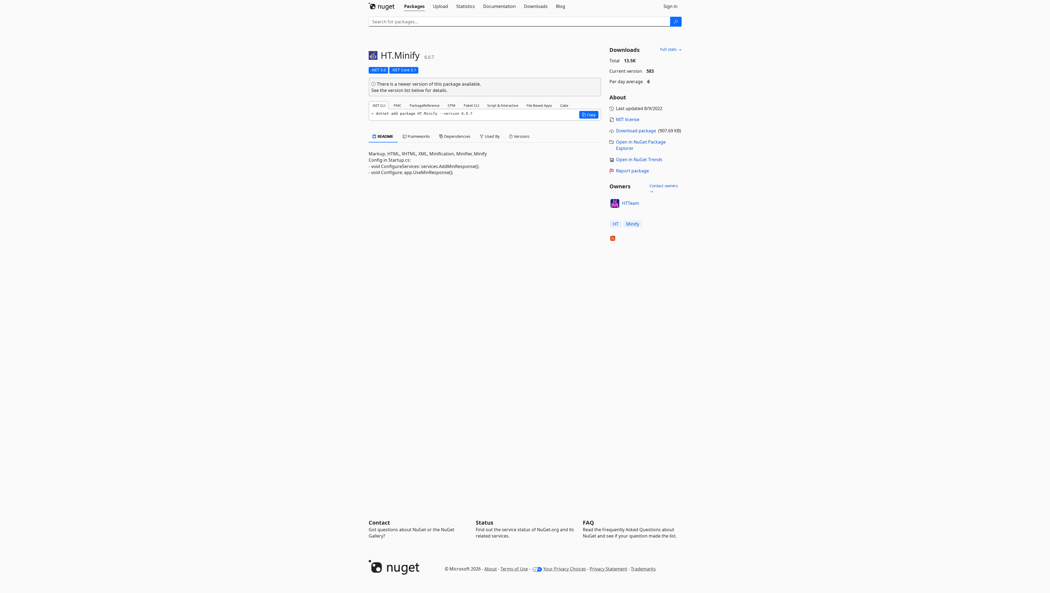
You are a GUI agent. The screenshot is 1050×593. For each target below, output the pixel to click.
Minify (632, 224)
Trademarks (643, 569)
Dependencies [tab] (457, 136)
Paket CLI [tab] (471, 105)
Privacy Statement (608, 569)
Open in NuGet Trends (639, 159)
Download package (636, 131)
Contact (379, 522)
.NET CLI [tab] (378, 105)
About (490, 569)
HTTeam (630, 203)
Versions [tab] (521, 136)
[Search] (676, 22)
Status (484, 522)
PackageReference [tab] (424, 105)
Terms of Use (514, 569)
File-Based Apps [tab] (539, 105)
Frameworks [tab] (418, 136)
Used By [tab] (492, 136)
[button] (588, 115)
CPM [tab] (451, 105)
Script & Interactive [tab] (502, 105)
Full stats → (671, 49)
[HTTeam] (615, 203)
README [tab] (385, 136)
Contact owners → (663, 188)
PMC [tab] (397, 105)
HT (615, 224)
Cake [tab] (564, 105)
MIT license (627, 119)
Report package (632, 171)
